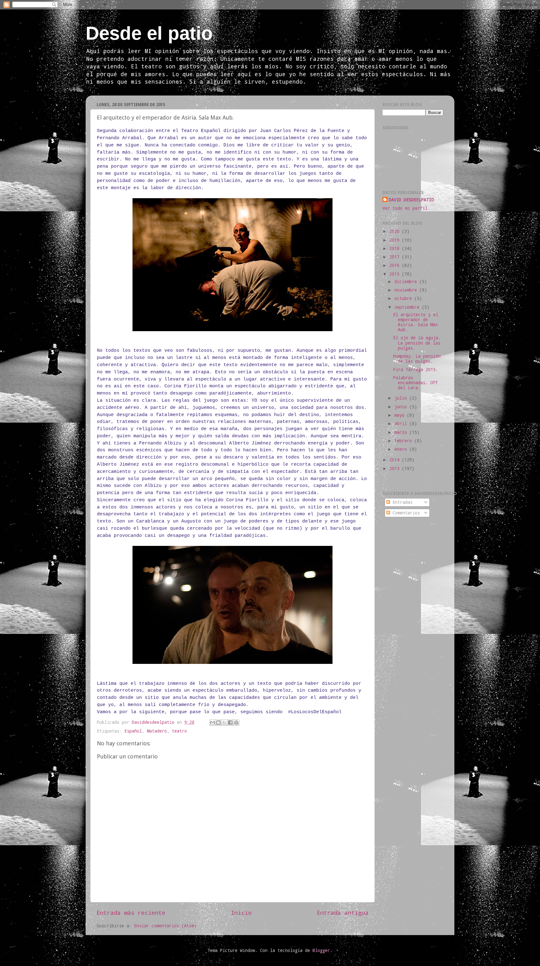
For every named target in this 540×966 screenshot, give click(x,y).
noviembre (406, 290)
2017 (395, 257)
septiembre (408, 307)
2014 (395, 460)
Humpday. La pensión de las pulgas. (417, 358)
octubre (404, 298)
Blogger (321, 950)
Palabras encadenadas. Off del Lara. (415, 382)
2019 (395, 240)
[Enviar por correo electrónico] (212, 722)
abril (401, 423)
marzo (401, 432)
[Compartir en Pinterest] (236, 722)
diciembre (406, 281)
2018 (395, 248)
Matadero (157, 731)
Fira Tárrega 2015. (415, 369)
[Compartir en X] (224, 722)
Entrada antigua (342, 912)
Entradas (401, 502)
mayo (400, 415)
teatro (179, 731)
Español (133, 731)
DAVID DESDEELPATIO (411, 200)
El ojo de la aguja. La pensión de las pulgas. (417, 343)
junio (401, 406)
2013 (395, 468)
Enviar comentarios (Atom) (165, 926)
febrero (404, 441)
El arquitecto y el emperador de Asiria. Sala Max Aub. (415, 322)
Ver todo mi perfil (405, 208)
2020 (395, 231)
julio (401, 398)
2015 (395, 274)
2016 (395, 265)
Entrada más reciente (131, 912)
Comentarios (405, 513)
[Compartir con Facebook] (230, 722)
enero (401, 449)
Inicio (241, 912)
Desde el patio (149, 33)
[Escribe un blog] (218, 722)
